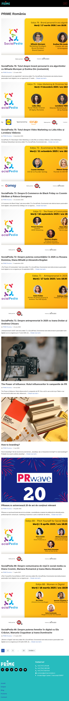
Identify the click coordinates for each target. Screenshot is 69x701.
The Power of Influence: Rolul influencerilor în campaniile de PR (34, 384)
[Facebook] (7, 669)
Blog (2, 690)
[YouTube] (16, 669)
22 (23, 650)
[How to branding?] (34, 419)
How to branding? (10, 444)
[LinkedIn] (20, 669)
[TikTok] (11, 669)
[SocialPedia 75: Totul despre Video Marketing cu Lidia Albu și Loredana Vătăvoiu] (34, 104)
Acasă (3, 683)
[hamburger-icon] (65, 3)
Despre (3, 687)
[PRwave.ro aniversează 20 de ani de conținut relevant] (34, 480)
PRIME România (7, 72)
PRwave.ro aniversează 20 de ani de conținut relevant (29, 505)
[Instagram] (2, 669)
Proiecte (4, 694)
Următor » (32, 650)
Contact (4, 697)
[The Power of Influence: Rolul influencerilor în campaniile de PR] (34, 359)
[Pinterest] (25, 669)
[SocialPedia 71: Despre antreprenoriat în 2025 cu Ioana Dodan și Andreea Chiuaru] (34, 295)
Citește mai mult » (41, 78)
